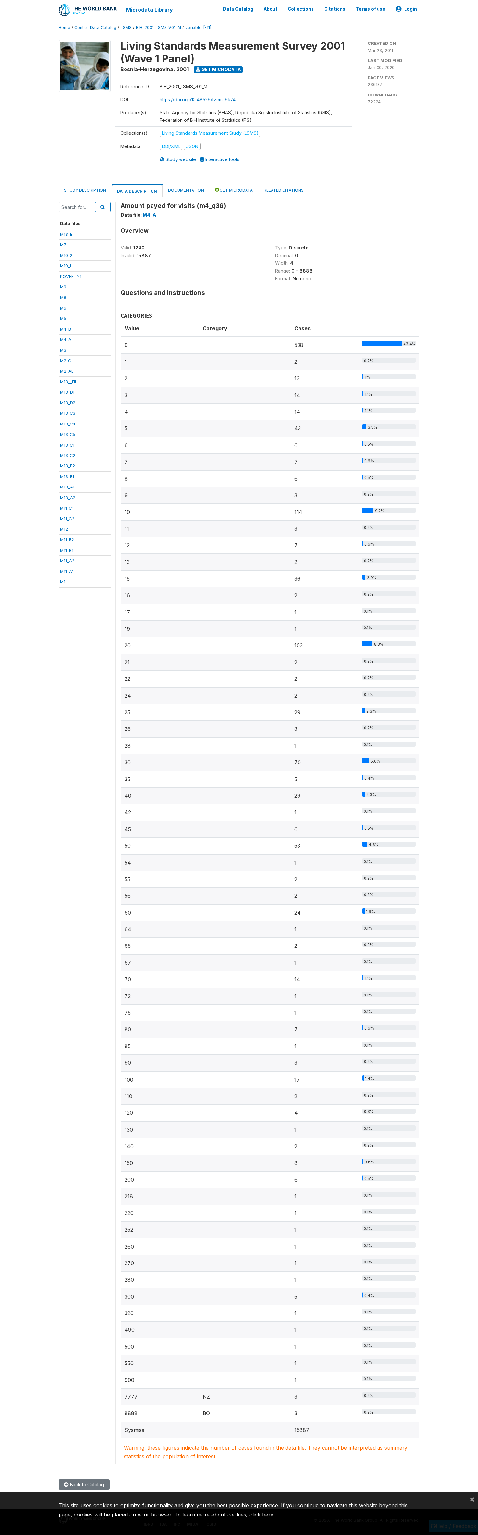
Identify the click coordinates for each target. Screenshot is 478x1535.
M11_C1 (66, 508)
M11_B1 (66, 550)
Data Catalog (238, 9)
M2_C (65, 360)
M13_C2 (67, 455)
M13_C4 (67, 423)
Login (410, 9)
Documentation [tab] (186, 190)
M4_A (65, 339)
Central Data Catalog (95, 27)
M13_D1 (67, 392)
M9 (63, 286)
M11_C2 (67, 518)
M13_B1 (67, 476)
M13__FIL (68, 381)
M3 (63, 350)
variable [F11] (198, 27)
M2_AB (67, 371)
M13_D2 (67, 402)
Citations (334, 9)
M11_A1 (66, 571)
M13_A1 (67, 486)
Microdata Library (149, 9)
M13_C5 (67, 434)
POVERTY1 (70, 276)
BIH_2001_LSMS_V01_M (158, 27)
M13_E (66, 234)
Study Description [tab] (85, 190)
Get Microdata (220, 69)
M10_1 (65, 265)
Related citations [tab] (284, 190)
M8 (63, 297)
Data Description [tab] (137, 191)
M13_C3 (67, 413)
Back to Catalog (86, 1484)
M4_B (65, 329)
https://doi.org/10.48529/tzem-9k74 (198, 99)
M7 (63, 244)
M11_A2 (67, 560)
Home (64, 27)
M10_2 (66, 255)
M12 (64, 529)
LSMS (126, 27)
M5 (63, 318)
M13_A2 (67, 497)
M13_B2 (67, 465)
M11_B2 (67, 539)
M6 (63, 308)
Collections (301, 9)
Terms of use (370, 9)
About (270, 9)
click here (261, 1514)
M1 (62, 581)
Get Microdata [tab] (236, 190)
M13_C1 (67, 445)
